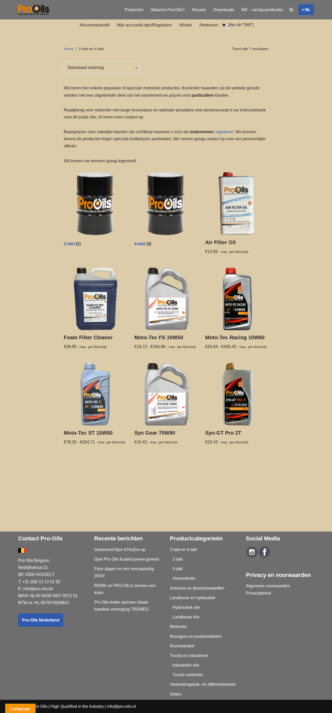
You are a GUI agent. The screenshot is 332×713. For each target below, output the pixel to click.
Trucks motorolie (187, 675)
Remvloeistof (182, 646)
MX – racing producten (262, 10)
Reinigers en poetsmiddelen (196, 636)
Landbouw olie (186, 617)
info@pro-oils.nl (121, 706)
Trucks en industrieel (189, 655)
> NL (306, 10)
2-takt (177, 559)
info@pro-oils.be (38, 589)
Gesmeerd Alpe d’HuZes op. (120, 549)
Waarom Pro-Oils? (168, 10)
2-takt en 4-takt (183, 549)
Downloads (223, 10)
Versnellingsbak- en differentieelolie (203, 684)
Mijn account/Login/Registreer (144, 25)
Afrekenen (208, 25)
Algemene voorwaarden (268, 586)
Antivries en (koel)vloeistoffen (197, 588)
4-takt (177, 569)
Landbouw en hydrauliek (192, 598)
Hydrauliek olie (186, 607)
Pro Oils (40, 706)
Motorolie (178, 626)
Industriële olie (185, 665)
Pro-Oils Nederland (40, 620)
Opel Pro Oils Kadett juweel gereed (126, 559)
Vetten (176, 694)
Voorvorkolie (184, 578)
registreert (224, 132)
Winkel (185, 25)
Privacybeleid (258, 593)
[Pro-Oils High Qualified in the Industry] (33, 10)
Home (69, 49)
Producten (134, 10)
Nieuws (199, 10)
